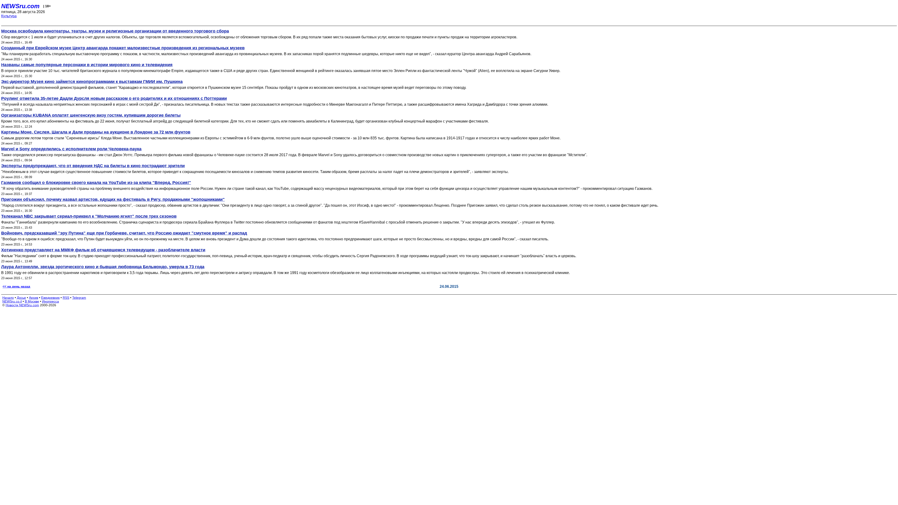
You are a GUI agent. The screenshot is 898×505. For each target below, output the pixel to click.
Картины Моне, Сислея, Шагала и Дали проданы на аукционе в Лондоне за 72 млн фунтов (95, 132)
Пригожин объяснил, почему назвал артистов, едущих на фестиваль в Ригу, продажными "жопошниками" (113, 199)
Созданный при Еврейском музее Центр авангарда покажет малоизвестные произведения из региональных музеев (123, 48)
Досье (21, 297)
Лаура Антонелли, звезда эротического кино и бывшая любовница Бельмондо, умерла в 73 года (102, 266)
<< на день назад (16, 286)
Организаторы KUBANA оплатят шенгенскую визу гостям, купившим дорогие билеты (91, 115)
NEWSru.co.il (12, 301)
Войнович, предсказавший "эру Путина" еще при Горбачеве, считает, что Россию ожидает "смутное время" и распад (124, 233)
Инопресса (50, 301)
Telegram (79, 297)
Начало (8, 297)
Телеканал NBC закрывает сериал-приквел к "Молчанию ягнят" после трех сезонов (89, 216)
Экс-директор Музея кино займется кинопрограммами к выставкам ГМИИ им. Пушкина (92, 81)
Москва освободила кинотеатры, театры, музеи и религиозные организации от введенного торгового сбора (115, 31)
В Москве (32, 301)
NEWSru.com (20, 6)
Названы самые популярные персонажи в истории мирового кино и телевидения (87, 64)
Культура (9, 16)
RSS (66, 297)
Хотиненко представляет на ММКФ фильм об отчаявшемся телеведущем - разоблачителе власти (103, 250)
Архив (33, 297)
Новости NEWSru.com (22, 305)
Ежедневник (50, 297)
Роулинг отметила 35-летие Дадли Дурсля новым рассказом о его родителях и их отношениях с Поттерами (114, 98)
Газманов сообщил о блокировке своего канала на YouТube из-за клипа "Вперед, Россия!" (96, 182)
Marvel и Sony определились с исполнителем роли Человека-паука (71, 149)
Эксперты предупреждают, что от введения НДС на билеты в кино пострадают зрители (93, 165)
